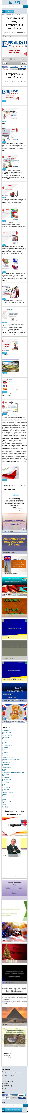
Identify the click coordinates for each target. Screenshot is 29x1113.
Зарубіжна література (9, 757)
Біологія (5, 742)
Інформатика (6, 730)
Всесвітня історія (7, 745)
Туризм (5, 794)
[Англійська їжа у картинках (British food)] (14, 713)
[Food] (14, 953)
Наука (4, 769)
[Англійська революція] (14, 628)
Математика (6, 762)
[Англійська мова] (14, 586)
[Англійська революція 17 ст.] (14, 544)
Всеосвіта (6, 1088)
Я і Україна (6, 807)
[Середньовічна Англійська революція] (14, 671)
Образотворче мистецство (10, 770)
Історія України (7, 732)
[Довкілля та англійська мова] (14, 607)
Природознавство (7, 781)
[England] (14, 826)
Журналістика (6, 755)
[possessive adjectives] (14, 1037)
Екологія (5, 752)
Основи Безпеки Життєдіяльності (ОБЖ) (13, 772)
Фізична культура (7, 801)
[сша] (14, 932)
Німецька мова (7, 767)
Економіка (5, 754)
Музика (5, 766)
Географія (6, 747)
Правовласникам (7, 1085)
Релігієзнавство (7, 786)
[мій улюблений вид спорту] (14, 974)
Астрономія (6, 739)
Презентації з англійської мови (13, 14)
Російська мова (7, 787)
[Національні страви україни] (14, 868)
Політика (5, 776)
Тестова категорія (7, 791)
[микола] (14, 847)
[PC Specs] (14, 995)
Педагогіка (6, 774)
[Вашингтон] (14, 1016)
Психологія (6, 782)
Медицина (6, 764)
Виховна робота (7, 744)
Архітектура (6, 737)
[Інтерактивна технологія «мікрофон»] (14, 501)
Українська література (9, 796)
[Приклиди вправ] (10, 345)
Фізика (5, 799)
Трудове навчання (8, 792)
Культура (5, 760)
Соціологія (6, 789)
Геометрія (5, 749)
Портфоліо (6, 777)
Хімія (4, 804)
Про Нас (5, 1083)
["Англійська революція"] (14, 650)
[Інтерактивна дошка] (14, 523)
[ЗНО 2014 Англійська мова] (14, 565)
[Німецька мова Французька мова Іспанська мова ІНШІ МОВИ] (10, 384)
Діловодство (6, 750)
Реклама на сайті (7, 1086)
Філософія (6, 802)
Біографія (5, 740)
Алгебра (5, 734)
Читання (5, 806)
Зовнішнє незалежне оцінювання (12, 759)
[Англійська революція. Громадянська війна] (14, 692)
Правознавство (7, 779)
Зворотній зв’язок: (12, 1072)
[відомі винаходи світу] (14, 911)
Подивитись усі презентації (7, 1054)
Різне (4, 784)
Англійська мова (7, 735)
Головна (3, 14)
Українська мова (7, 797)
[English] (10, 114)
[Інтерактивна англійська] (10, 93)
